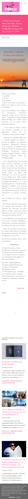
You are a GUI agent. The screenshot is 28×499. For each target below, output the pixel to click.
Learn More (11, 497)
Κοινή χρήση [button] (20, 288)
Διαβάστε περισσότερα (8, 383)
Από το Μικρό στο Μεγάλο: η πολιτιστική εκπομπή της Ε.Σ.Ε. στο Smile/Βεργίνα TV (14, 412)
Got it (18, 497)
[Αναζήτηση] (21, 3)
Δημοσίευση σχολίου (16, 381)
